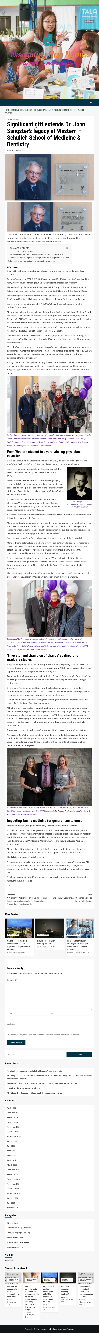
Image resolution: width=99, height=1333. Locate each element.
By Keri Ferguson (28, 251)
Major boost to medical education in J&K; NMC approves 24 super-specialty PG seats (42, 1083)
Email (54, 1013)
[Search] (91, 102)
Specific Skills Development (18, 1242)
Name (10, 1013)
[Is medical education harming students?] (49, 928)
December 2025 (14, 1122)
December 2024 (14, 1179)
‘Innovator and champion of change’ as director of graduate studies (39, 257)
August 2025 (12, 1141)
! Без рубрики (13, 1223)
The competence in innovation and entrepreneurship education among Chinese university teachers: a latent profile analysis (49, 1077)
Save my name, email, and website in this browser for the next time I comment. (44, 1034)
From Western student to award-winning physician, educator (37, 254)
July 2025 (11, 1146)
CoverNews (57, 1329)
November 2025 (14, 1127)
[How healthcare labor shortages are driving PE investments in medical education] (80, 928)
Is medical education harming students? (23, 1088)
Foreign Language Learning (18, 1232)
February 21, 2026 (80, 953)
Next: (72, 898)
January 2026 (12, 1117)
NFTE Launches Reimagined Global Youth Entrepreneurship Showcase (36, 1093)
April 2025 (11, 1160)
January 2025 (12, 1174)
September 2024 (14, 1193)
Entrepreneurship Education (19, 1228)
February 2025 (13, 1170)
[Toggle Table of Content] (66, 248)
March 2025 (12, 1165)
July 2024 (11, 1203)
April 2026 (11, 1108)
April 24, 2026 (30, 1315)
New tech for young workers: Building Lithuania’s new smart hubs (34, 1071)
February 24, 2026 (20, 953)
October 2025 (13, 1132)
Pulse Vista (9, 1260)
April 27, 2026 (12, 1302)
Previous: (27, 899)
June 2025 (11, 1151)
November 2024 (14, 1184)
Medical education (13, 119)
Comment (12, 980)
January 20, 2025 (21, 150)
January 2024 (12, 1208)
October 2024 (13, 1189)
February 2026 (13, 1113)
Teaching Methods (15, 1247)
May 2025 (11, 1155)
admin (11, 150)
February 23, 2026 (50, 947)
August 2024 (12, 1198)
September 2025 (14, 1136)
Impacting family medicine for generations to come (32, 261)
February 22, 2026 (86, 1302)
